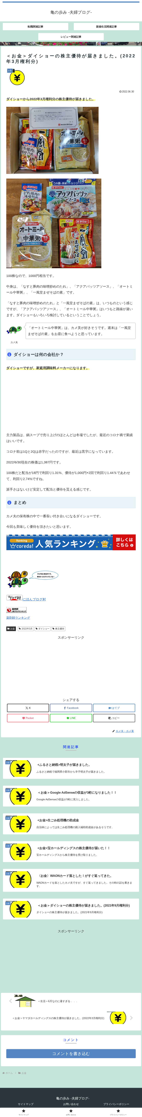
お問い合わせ (71, 1104)
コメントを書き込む (71, 1053)
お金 (12, 628)
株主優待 (59, 628)
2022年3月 (27, 628)
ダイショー (43, 628)
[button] (114, 718)
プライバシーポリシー (116, 1104)
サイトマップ (25, 1104)
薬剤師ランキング (18, 617)
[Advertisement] (71, 401)
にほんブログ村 (34, 599)
